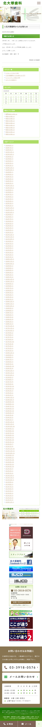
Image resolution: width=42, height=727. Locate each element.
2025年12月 (9, 152)
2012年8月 (8, 457)
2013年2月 (8, 444)
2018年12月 (9, 301)
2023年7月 (8, 194)
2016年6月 (8, 362)
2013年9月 (8, 428)
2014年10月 (9, 399)
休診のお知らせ (10, 116)
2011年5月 (8, 491)
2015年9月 (8, 377)
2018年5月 (8, 317)
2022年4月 (8, 225)
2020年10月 (9, 263)
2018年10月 (9, 306)
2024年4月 (8, 179)
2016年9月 (8, 355)
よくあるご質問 (31, 710)
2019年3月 (8, 297)
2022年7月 (8, 219)
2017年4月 (8, 344)
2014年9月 (8, 402)
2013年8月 (8, 431)
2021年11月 (9, 237)
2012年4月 (8, 466)
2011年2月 (8, 498)
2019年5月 (8, 292)
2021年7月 (8, 243)
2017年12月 (9, 326)
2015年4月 (8, 388)
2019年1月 (8, 299)
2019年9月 (8, 283)
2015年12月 (9, 370)
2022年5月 (8, 223)
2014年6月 (8, 408)
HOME (4, 710)
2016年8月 (8, 357)
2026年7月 (8, 148)
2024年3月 (8, 181)
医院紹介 (18, 710)
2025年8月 (8, 159)
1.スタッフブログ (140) (12, 73)
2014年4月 (8, 413)
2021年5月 (8, 248)
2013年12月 (9, 422)
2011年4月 (8, 493)
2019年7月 (8, 288)
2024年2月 (8, 183)
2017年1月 (8, 350)
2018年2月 (8, 321)
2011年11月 (9, 477)
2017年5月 (8, 341)
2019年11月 (9, 281)
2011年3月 (8, 495)
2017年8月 (8, 335)
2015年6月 (8, 384)
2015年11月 (9, 373)
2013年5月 (8, 437)
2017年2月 (8, 348)
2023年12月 (9, 185)
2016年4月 (8, 366)
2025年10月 (9, 154)
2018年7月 (8, 312)
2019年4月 (8, 295)
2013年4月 (8, 440)
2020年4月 (8, 272)
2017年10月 (9, 330)
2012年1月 (8, 473)
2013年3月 (8, 442)
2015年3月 (8, 390)
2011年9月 (8, 482)
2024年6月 (8, 174)
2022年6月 (8, 221)
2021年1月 (8, 257)
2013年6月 (8, 435)
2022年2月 (8, 230)
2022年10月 (9, 212)
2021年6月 (8, 246)
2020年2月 (8, 275)
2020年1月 (8, 277)
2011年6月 (8, 489)
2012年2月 (8, 471)
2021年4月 (8, 250)
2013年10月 (9, 426)
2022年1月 (8, 232)
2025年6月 (8, 161)
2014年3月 (8, 415)
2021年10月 (9, 239)
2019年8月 (8, 286)
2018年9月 (8, 308)
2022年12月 (9, 208)
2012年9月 (8, 455)
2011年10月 (9, 480)
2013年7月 (8, 433)
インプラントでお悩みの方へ (20, 713)
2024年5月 (8, 176)
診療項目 (24, 710)
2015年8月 (8, 379)
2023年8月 (8, 192)
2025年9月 (8, 156)
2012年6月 (8, 462)
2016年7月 (8, 359)
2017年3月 (8, 346)
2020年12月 (9, 259)
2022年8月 (8, 217)
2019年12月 (9, 279)
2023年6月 (8, 197)
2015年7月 (8, 382)
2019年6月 (8, 290)
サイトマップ (34, 713)
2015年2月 (8, 393)
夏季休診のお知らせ (11, 114)
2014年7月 (8, 406)
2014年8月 (8, 404)
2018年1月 (8, 324)
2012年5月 (8, 464)
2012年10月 (9, 453)
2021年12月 (9, 234)
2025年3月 (8, 165)
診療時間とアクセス (15, 712)
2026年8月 (8, 145)
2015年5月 (8, 386)
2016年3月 (8, 368)
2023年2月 (8, 205)
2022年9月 (8, 214)
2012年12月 (9, 448)
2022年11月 (9, 210)
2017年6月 (8, 339)
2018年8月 (8, 310)
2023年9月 (8, 190)
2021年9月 (8, 241)
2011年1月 (8, 500)
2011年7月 (8, 486)
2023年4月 (8, 201)
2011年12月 (9, 475)
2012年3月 (8, 469)
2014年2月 (8, 417)
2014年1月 (8, 420)
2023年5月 (8, 199)
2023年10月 (9, 188)
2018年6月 (8, 315)
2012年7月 (8, 460)
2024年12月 (9, 168)
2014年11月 (9, 397)
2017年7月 (8, 337)
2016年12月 (9, 353)
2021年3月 (8, 252)
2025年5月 (8, 163)
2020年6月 (8, 270)
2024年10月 (9, 170)
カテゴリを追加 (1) (11, 80)
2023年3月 (8, 203)
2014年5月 (8, 411)
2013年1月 (8, 446)
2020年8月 (8, 268)
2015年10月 (9, 375)
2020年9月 (8, 266)
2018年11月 (9, 304)
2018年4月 (8, 319)
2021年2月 (8, 255)
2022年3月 (8, 228)
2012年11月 (9, 451)
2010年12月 (9, 502)
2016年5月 (8, 364)
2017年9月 (8, 333)
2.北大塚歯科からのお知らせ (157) (15, 75)
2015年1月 (8, 395)
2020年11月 (9, 261)
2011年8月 (8, 484)
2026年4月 (8, 150)
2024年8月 (8, 172)
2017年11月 (9, 328)
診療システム (11, 710)
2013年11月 (9, 424)
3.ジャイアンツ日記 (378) (13, 77)
